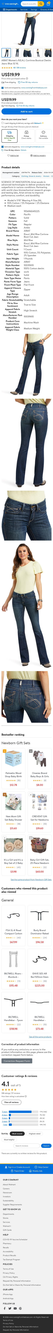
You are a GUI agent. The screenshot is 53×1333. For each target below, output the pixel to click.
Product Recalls (9, 1255)
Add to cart (26, 111)
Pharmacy (7, 1243)
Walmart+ (7, 1226)
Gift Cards (7, 1230)
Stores (5, 1218)
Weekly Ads (37, 1171)
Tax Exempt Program (11, 1259)
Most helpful (9, 1139)
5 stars (4, 1112)
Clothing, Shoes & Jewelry (31, 176)
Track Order (19, 1171)
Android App (8, 1298)
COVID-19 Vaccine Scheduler (15, 1239)
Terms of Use (8, 1268)
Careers (6, 1188)
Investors (6, 1196)
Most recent (17, 1133)
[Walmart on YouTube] (15, 1308)
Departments (11, 9)
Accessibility (8, 1251)
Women (46, 176)
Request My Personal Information (17, 1280)
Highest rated (34, 1133)
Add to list (14, 155)
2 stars (4, 1121)
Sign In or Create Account (19, 1167)
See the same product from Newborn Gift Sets (31, 879)
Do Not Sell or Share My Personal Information (22, 1285)
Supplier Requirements (12, 1204)
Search (46, 1145)
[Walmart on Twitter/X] (9, 1308)
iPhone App (8, 1294)
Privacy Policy (9, 1273)
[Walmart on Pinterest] (20, 1308)
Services (23, 9)
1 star (5, 1124)
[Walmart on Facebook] (4, 1308)
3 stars (4, 1118)
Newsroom (7, 1192)
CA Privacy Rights (10, 1277)
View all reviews (11, 1102)
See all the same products (40, 1036)
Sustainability (8, 1200)
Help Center (43, 1167)
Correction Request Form (17, 1061)
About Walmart (9, 1184)
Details (23, 150)
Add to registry (39, 155)
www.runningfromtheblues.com (34, 87)
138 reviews (21, 68)
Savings (34, 9)
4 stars (4, 1115)
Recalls (6, 1247)
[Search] (41, 3)
